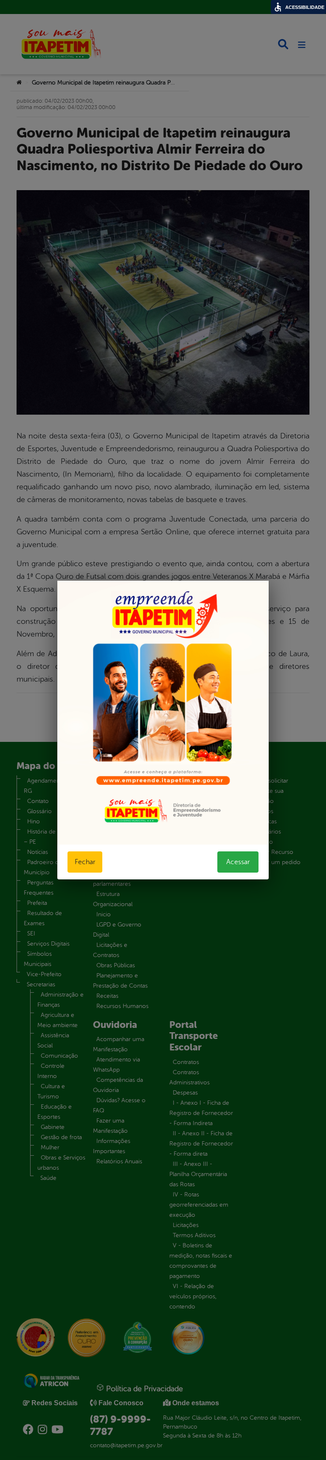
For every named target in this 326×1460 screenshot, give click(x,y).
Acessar (238, 862)
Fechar (85, 862)
